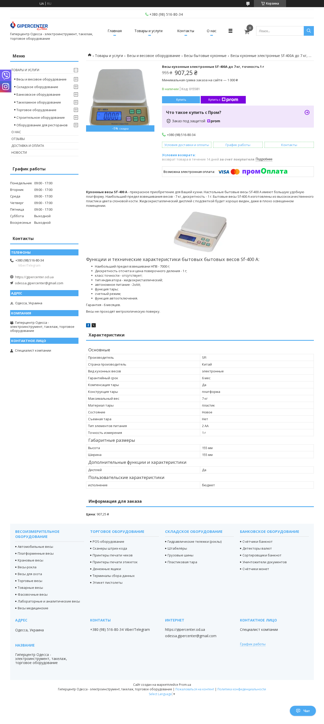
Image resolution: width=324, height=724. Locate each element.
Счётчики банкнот (257, 541)
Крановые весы (30, 560)
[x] (94, 326)
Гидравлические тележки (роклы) (194, 541)
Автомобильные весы (35, 546)
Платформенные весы (36, 553)
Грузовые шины (180, 555)
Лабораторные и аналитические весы (49, 601)
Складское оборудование (37, 87)
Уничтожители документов (264, 562)
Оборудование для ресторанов (42, 125)
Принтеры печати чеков (113, 555)
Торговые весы (30, 580)
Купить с (214, 100)
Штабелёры (177, 548)
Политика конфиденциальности (241, 689)
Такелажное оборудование (38, 102)
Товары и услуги (148, 30)
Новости (19, 152)
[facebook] (88, 326)
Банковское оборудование (38, 94)
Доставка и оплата (27, 146)
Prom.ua (185, 684)
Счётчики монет (255, 569)
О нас (211, 30)
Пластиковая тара (182, 562)
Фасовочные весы (33, 594)
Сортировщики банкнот (261, 555)
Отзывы (18, 139)
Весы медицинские (33, 608)
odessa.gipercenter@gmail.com (39, 283)
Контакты (185, 30)
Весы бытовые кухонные (205, 55)
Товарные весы (30, 587)
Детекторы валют (257, 548)
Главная (115, 30)
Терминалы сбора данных (114, 575)
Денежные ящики (107, 569)
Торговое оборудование (36, 110)
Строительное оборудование (40, 117)
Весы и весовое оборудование (153, 55)
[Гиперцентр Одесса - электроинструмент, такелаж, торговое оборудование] (29, 26)
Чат (306, 711)
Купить (181, 100)
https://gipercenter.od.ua (34, 277)
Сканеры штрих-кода (110, 548)
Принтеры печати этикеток (115, 562)
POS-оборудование (108, 541)
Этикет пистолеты (108, 582)
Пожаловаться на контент (194, 689)
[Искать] (309, 31)
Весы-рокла (27, 567)
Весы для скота (30, 574)
